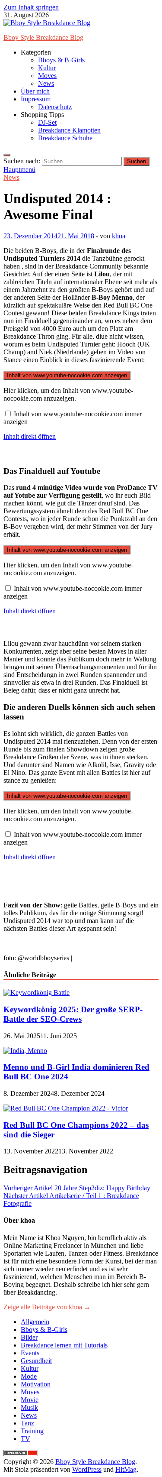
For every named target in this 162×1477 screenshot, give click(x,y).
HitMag (126, 1469)
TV (25, 1438)
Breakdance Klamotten (69, 130)
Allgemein (35, 1321)
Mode (29, 1376)
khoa (118, 236)
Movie (29, 1399)
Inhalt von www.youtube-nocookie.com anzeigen (67, 375)
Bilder (29, 1337)
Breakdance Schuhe (65, 138)
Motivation (36, 1384)
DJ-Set (47, 122)
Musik (29, 1407)
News (46, 83)
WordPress (87, 1469)
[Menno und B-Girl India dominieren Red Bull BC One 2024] (25, 1050)
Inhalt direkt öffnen (29, 436)
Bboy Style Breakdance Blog (43, 37)
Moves (47, 75)
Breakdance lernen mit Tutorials (64, 1345)
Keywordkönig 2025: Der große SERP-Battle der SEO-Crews (73, 1014)
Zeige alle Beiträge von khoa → (47, 1307)
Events (30, 1353)
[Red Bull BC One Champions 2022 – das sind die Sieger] (65, 1108)
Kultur (47, 67)
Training (32, 1431)
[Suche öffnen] (6, 155)
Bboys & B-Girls (61, 60)
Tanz (27, 1423)
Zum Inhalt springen (31, 7)
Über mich (35, 91)
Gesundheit (36, 1360)
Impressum (36, 99)
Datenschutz (55, 106)
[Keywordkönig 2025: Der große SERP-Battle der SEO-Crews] (36, 992)
